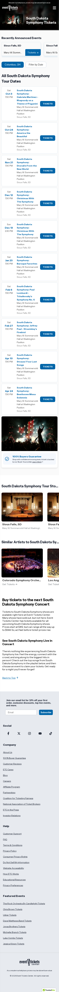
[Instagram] (29, 733)
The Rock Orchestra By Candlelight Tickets (24, 903)
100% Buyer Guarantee (14, 758)
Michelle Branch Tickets (14, 932)
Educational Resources (14, 879)
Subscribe (46, 712)
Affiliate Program (11, 786)
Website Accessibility (13, 868)
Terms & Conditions (12, 845)
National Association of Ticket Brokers (21, 804)
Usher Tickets (9, 915)
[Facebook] (8, 733)
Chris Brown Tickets (12, 909)
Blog (5, 775)
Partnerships (9, 792)
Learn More (36, 462)
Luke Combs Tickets (13, 938)
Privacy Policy (9, 851)
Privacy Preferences (13, 885)
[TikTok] (50, 733)
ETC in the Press (11, 809)
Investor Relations (11, 815)
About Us (7, 752)
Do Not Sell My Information (16, 862)
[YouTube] (40, 733)
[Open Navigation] (54, 7)
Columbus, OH (13, 64)
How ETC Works (11, 874)
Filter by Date (36, 64)
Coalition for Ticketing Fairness (18, 798)
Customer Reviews (12, 763)
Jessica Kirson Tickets (13, 943)
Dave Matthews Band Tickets (17, 920)
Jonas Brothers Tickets (14, 926)
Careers (7, 781)
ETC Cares (8, 769)
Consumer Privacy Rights (15, 856)
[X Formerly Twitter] (19, 733)
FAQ (5, 839)
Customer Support (12, 833)
